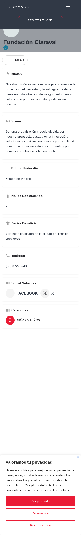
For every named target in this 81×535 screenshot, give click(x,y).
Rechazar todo (40, 525)
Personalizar (41, 513)
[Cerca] (78, 457)
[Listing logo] (11, 29)
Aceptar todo (41, 501)
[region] (40, 495)
